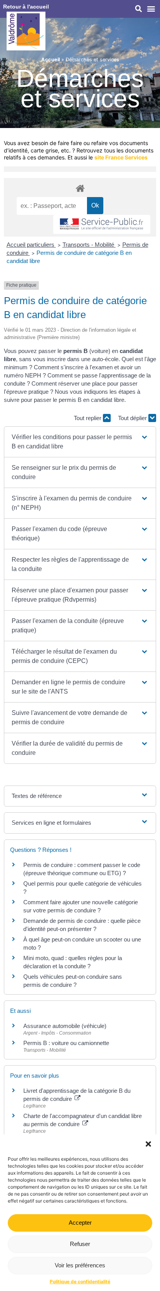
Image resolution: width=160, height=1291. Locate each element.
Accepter (80, 1222)
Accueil (50, 59)
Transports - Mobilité (89, 244)
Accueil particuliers (31, 244)
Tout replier (88, 418)
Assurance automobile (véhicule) (64, 1026)
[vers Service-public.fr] (101, 224)
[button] (148, 1144)
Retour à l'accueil (26, 6)
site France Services (121, 157)
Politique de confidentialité (80, 1281)
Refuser (80, 1244)
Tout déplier (133, 418)
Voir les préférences (80, 1265)
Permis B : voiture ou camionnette (66, 1043)
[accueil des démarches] (80, 188)
